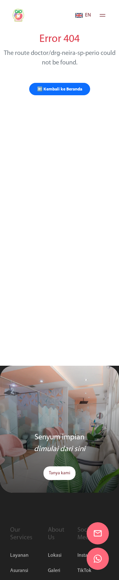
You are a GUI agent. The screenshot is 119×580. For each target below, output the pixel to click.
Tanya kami (59, 473)
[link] (18, 15)
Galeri (54, 565)
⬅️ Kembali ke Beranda (59, 89)
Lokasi (55, 550)
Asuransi (19, 565)
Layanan (19, 550)
